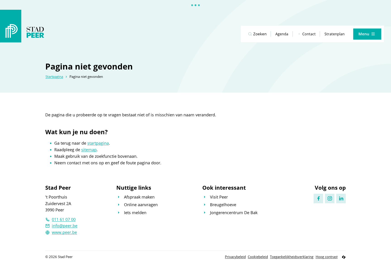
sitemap (89, 149)
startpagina (98, 143)
